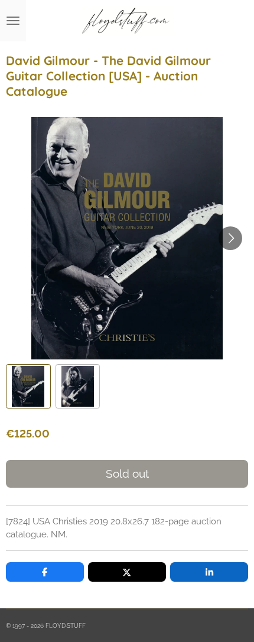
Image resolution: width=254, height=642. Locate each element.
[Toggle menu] (13, 20)
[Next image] (230, 238)
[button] (28, 386)
